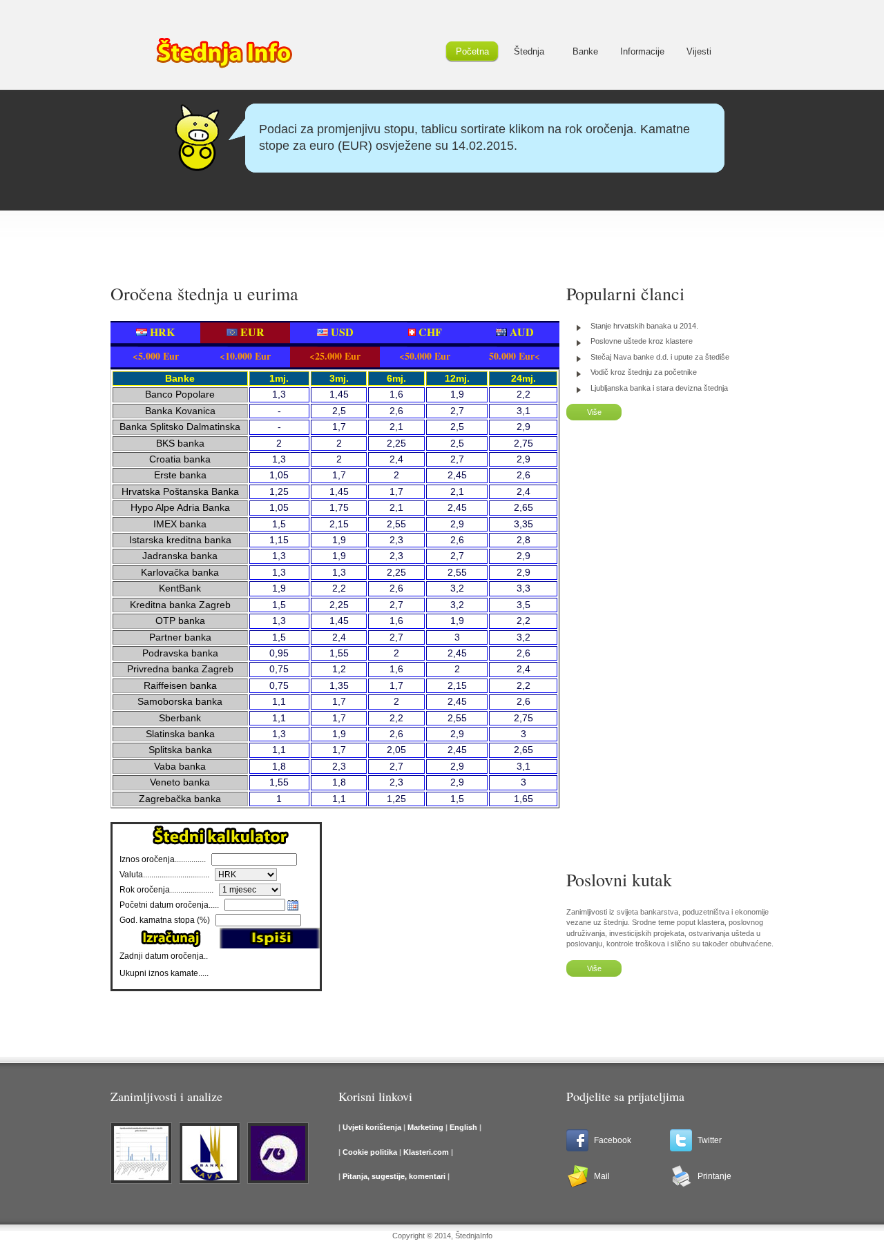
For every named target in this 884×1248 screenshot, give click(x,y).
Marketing (426, 1127)
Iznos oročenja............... (162, 859)
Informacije (642, 51)
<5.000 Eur (156, 356)
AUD (520, 332)
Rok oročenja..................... (166, 890)
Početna (472, 51)
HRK (161, 332)
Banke (585, 51)
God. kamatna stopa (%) (164, 920)
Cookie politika (370, 1152)
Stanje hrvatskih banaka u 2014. (644, 326)
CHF (429, 332)
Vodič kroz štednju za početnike (643, 372)
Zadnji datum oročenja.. (163, 956)
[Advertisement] (442, 238)
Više (594, 412)
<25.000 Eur (335, 356)
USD (341, 332)
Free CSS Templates (224, 55)
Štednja (529, 51)
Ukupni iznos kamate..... (165, 973)
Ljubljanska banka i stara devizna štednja (659, 388)
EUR (251, 332)
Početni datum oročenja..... (169, 905)
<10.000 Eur (245, 356)
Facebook (612, 1140)
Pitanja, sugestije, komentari (394, 1176)
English (462, 1127)
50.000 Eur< (514, 356)
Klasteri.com (426, 1152)
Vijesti (698, 51)
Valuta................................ (164, 874)
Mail (602, 1176)
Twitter (710, 1140)
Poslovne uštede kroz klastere (641, 341)
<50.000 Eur (424, 356)
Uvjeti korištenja (372, 1127)
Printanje (714, 1176)
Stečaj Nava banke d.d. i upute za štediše (659, 357)
